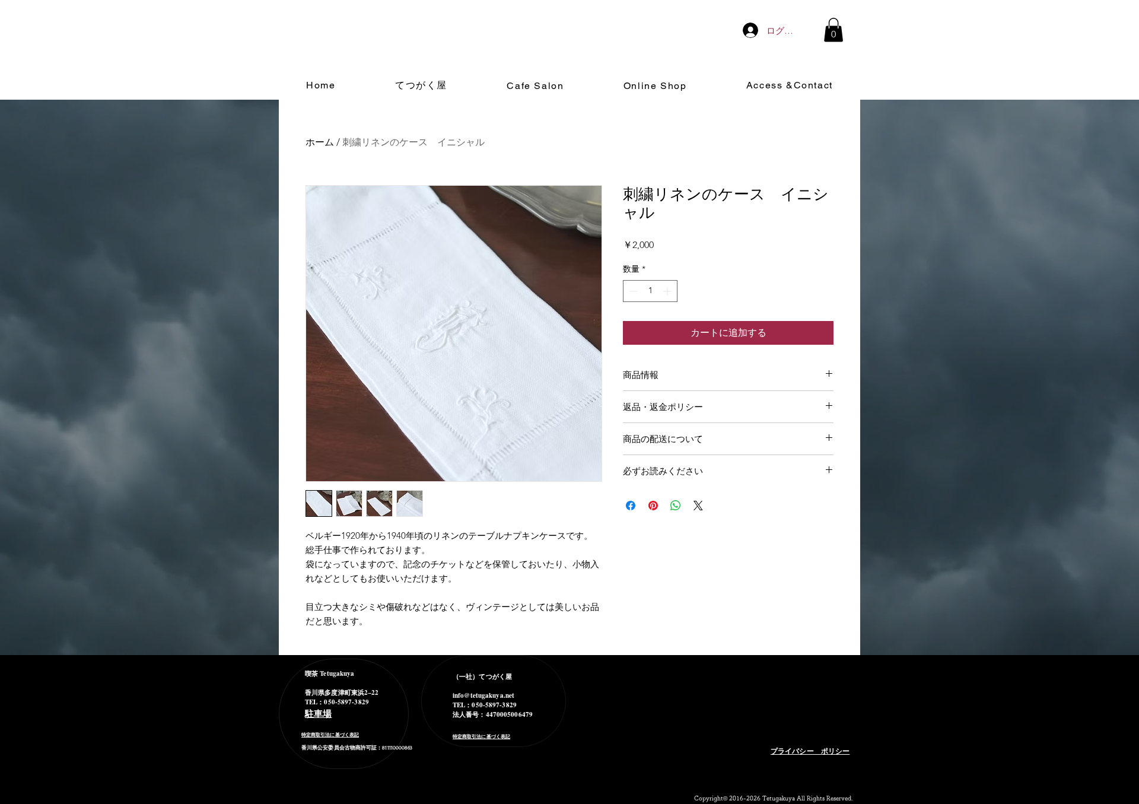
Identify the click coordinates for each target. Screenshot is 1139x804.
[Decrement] (632, 291)
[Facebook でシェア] (630, 505)
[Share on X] (698, 505)
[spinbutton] (650, 291)
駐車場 (318, 713)
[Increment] (668, 291)
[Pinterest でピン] (653, 505)
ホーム (320, 142)
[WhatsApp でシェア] (676, 505)
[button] (833, 30)
